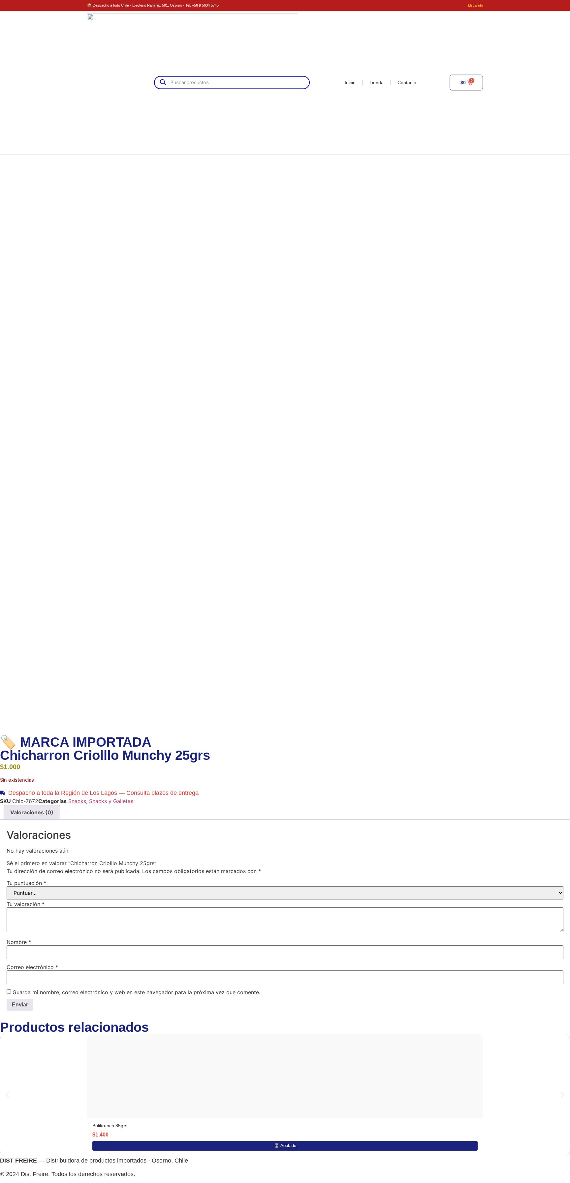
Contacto (406, 82)
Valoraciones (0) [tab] (31, 812)
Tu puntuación (26, 883)
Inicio (350, 82)
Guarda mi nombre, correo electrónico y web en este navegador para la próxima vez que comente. (136, 992)
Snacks (77, 801)
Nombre (19, 942)
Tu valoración (26, 904)
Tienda (376, 82)
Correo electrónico (32, 967)
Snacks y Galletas (111, 801)
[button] (7, 1095)
